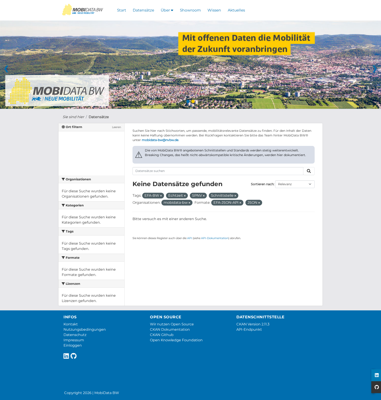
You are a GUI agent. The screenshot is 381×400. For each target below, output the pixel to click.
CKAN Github (162, 335)
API (189, 238)
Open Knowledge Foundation (176, 340)
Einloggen (73, 345)
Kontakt (71, 324)
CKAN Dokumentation (170, 329)
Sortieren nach (262, 184)
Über (166, 10)
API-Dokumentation (214, 238)
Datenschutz (75, 335)
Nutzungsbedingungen (85, 329)
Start (121, 10)
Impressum (74, 340)
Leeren (116, 127)
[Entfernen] (161, 195)
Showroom (190, 10)
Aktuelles (236, 10)
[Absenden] (309, 171)
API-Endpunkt (249, 329)
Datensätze (143, 10)
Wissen (214, 10)
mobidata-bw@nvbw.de (160, 140)
